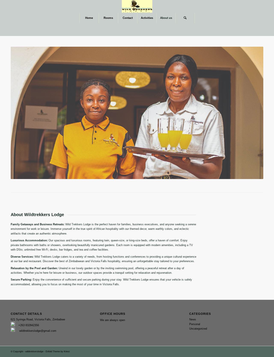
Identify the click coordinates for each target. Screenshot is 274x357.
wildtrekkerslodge (34, 351)
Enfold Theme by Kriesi (58, 351)
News (192, 319)
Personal (194, 324)
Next (253, 112)
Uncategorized (198, 328)
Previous (20, 112)
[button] (48, 319)
